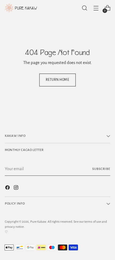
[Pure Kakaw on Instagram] (16, 188)
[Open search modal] (84, 8)
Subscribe (101, 169)
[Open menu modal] (95, 8)
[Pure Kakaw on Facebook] (8, 188)
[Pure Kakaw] (21, 8)
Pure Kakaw (38, 221)
